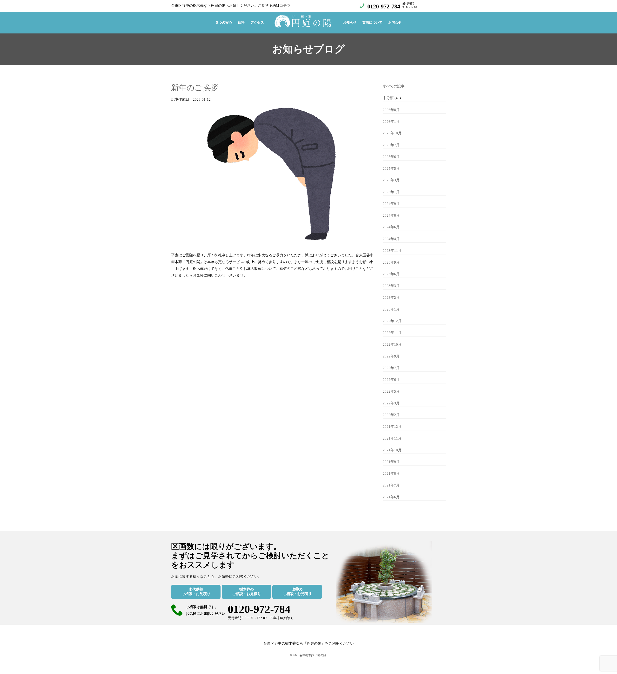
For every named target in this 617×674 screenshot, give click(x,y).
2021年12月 (392, 426)
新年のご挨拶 (194, 87)
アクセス (257, 22)
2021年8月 (391, 473)
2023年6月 (391, 274)
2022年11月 (392, 333)
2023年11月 (392, 251)
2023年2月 (391, 297)
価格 (241, 22)
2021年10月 (392, 450)
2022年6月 (391, 380)
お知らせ (349, 22)
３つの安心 (223, 22)
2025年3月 (391, 180)
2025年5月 (391, 168)
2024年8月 (391, 215)
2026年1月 (391, 121)
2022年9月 (391, 356)
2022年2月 (391, 415)
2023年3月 (391, 286)
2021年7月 (391, 485)
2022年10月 (392, 344)
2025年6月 (391, 157)
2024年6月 (391, 227)
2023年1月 (391, 309)
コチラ (285, 5)
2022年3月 (391, 403)
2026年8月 (391, 110)
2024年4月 (391, 239)
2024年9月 (391, 204)
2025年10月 (392, 133)
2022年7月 (391, 368)
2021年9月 (391, 462)
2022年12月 (392, 321)
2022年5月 (391, 391)
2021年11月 (392, 438)
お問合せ (395, 22)
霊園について (372, 22)
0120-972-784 (383, 6)
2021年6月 (391, 497)
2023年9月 (391, 262)
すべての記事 (393, 86)
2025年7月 (391, 145)
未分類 (388, 98)
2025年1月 (391, 192)
